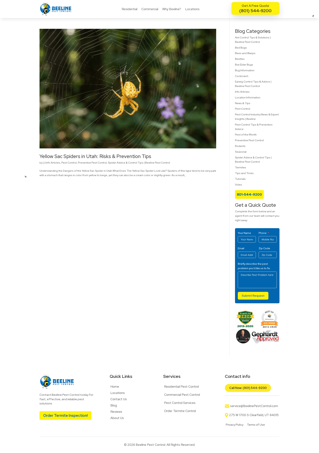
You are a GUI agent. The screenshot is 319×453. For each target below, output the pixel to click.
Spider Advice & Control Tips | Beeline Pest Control (139, 162)
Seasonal (240, 151)
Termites (240, 167)
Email (241, 248)
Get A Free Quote (255, 6)
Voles (238, 184)
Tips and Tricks (244, 173)
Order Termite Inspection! (65, 415)
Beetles (240, 59)
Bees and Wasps (245, 53)
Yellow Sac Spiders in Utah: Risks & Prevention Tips (95, 156)
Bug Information (244, 70)
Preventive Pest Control (92, 162)
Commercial (149, 9)
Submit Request (253, 296)
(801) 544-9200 (255, 10)
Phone (263, 233)
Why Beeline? (171, 9)
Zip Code (264, 248)
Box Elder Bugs (244, 64)
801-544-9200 (249, 194)
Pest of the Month (246, 134)
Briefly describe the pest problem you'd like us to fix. (254, 266)
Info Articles (53, 162)
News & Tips (242, 103)
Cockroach (241, 76)
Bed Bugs (241, 47)
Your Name (244, 233)
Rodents (240, 146)
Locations (192, 9)
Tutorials (240, 179)
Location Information (247, 97)
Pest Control (69, 162)
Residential (129, 9)
